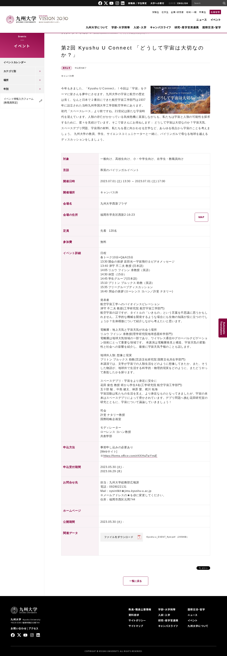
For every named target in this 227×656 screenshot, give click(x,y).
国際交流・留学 (211, 27)
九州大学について (97, 27)
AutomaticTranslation (223, 328)
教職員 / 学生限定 (137, 3)
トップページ (67, 33)
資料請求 (134, 615)
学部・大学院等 (120, 27)
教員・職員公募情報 (140, 609)
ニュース (201, 19)
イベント (216, 19)
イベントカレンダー (15, 62)
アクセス (33, 628)
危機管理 (215, 11)
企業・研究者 (177, 11)
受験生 (155, 11)
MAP (201, 217)
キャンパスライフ (160, 27)
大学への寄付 (157, 3)
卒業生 (202, 11)
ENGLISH (182, 3)
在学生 (165, 11)
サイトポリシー (137, 620)
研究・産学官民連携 (187, 27)
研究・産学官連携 (168, 620)
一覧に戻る (135, 581)
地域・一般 (191, 11)
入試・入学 (140, 27)
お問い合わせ (18, 628)
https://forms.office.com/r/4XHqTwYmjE (130, 455)
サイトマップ (136, 626)
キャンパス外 (67, 76)
